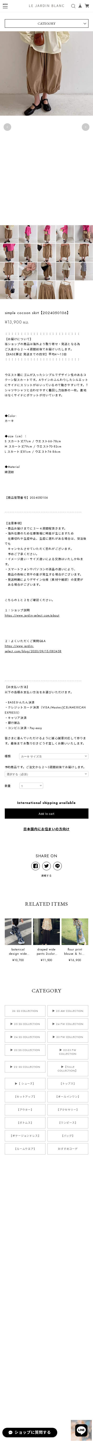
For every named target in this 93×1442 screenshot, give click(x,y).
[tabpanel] (46, 127)
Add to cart (46, 814)
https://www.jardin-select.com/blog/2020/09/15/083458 (33, 648)
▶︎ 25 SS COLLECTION (25, 1024)
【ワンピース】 (68, 1123)
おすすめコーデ (68, 1149)
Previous (7, 127)
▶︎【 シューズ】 (25, 1084)
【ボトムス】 (25, 1123)
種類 (8, 756)
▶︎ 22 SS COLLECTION (25, 1067)
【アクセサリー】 (68, 1110)
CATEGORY (46, 23)
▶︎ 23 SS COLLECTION (25, 1050)
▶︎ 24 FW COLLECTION (67, 1024)
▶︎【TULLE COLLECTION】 (68, 1068)
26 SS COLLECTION (25, 1011)
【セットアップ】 (25, 1097)
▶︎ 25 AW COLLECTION (67, 1011)
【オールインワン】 (68, 1097)
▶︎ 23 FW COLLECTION (67, 1037)
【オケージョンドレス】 (25, 1136)
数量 (8, 786)
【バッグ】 (68, 1136)
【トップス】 (68, 1084)
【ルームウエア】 (25, 1149)
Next (85, 127)
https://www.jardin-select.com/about (32, 615)
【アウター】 (25, 1110)
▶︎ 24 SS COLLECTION (25, 1037)
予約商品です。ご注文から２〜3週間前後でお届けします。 (46, 767)
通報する (46, 875)
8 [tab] (37, 227)
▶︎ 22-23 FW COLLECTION (68, 1052)
